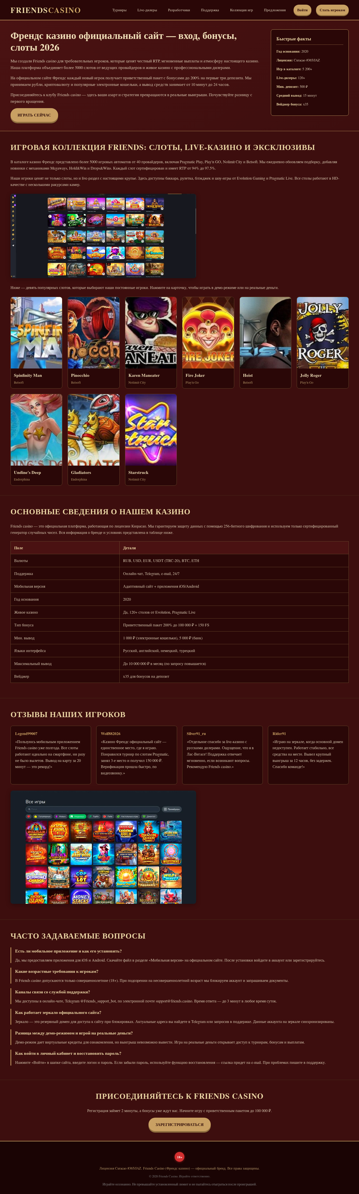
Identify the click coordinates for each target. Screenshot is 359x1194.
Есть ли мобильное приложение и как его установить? (68, 951)
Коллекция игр (241, 9)
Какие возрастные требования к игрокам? (56, 971)
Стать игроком (332, 9)
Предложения (275, 9)
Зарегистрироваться (180, 1124)
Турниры (119, 9)
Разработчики (179, 9)
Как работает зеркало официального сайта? (58, 1012)
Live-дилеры (147, 9)
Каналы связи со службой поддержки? (52, 991)
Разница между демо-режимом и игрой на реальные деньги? (74, 1033)
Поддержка (210, 9)
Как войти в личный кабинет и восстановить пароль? (68, 1053)
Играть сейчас (34, 115)
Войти (302, 9)
